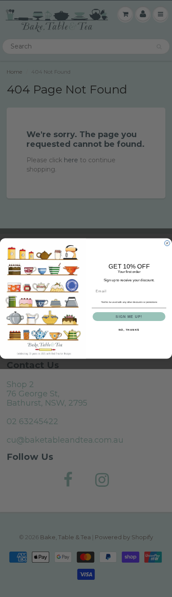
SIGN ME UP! (129, 317)
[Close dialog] (167, 243)
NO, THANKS (129, 330)
